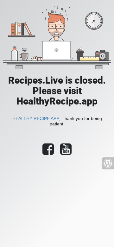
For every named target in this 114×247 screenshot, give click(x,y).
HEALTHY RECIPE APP (35, 118)
